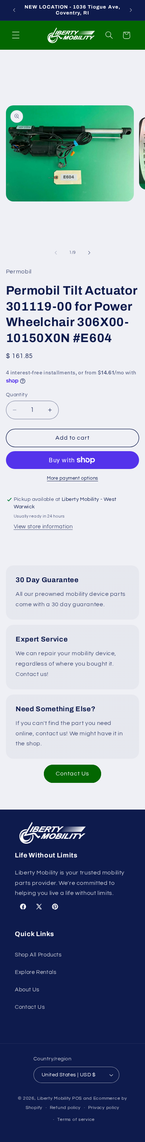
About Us (27, 989)
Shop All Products (38, 955)
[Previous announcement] (14, 10)
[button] (15, 35)
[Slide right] (89, 253)
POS (77, 1098)
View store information (43, 526)
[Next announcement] (131, 10)
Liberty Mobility (54, 1098)
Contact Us (73, 774)
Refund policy (65, 1108)
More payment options (72, 478)
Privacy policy (103, 1108)
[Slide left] (56, 253)
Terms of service (76, 1120)
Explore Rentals (35, 972)
